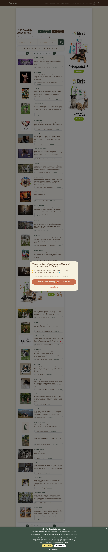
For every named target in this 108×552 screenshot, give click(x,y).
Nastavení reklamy (58, 540)
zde (68, 276)
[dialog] (54, 539)
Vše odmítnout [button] (60, 545)
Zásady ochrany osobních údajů (60, 542)
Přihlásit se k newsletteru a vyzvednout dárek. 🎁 (54, 282)
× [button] (106, 528)
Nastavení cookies (49, 542)
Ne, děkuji (54, 287)
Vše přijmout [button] (47, 545)
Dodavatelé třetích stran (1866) (55, 536)
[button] (54, 549)
